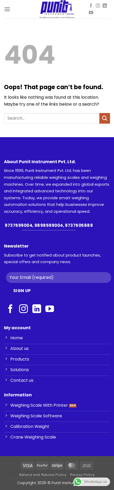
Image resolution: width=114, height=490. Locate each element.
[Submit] (104, 118)
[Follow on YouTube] (91, 12)
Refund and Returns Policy (42, 474)
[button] (7, 9)
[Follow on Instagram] (98, 5)
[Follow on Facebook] (91, 5)
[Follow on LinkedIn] (105, 5)
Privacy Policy (82, 474)
